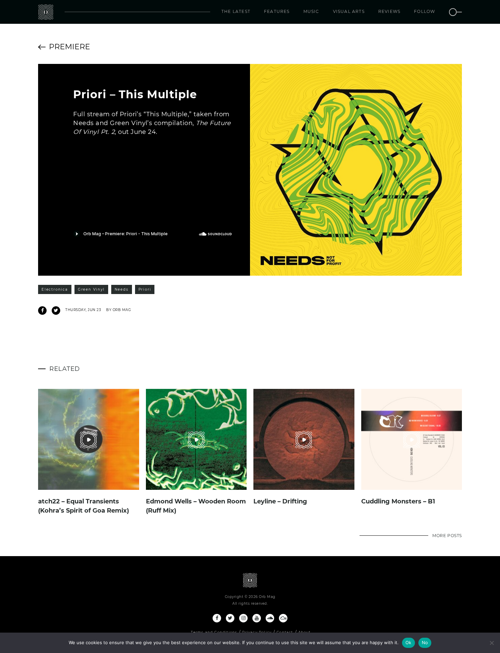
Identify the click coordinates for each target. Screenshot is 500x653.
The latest (235, 11)
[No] (491, 642)
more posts (447, 535)
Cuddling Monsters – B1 (398, 501)
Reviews (389, 11)
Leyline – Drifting (280, 501)
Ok (408, 642)
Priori (144, 289)
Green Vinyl (91, 289)
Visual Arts (349, 11)
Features (277, 11)
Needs (122, 289)
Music (311, 11)
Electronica (54, 289)
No (425, 642)
